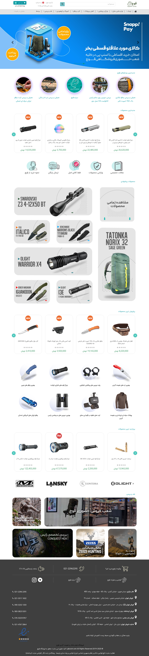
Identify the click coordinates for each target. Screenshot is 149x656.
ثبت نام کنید (39, 3)
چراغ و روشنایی (103, 11)
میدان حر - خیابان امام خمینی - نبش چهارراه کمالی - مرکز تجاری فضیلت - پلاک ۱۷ (95, 604)
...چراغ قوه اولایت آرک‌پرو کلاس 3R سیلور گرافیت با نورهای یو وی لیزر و (90, 141)
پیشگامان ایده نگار (49, 653)
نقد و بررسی (48, 11)
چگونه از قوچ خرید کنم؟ (113, 569)
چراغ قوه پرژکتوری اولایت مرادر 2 (59, 459)
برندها (38, 11)
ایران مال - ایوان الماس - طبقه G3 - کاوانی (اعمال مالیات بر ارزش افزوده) (96, 624)
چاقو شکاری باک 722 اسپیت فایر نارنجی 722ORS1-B (90, 342)
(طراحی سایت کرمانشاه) (34, 653)
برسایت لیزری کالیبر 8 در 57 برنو (121, 459)
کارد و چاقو (76, 11)
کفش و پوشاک (89, 11)
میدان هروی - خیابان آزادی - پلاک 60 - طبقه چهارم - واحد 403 (105, 591)
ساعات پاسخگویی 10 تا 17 (28, 569)
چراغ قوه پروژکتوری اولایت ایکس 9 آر (28, 459)
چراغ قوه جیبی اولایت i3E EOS (90, 459)
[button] (15, 483)
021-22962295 (71, 568)
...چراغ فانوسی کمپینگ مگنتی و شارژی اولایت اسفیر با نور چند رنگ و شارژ (59, 141)
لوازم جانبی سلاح (117, 11)
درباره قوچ (71, 580)
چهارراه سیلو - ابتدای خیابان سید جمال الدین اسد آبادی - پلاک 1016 (100, 611)
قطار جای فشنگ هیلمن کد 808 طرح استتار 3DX (121, 342)
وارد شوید (48, 3)
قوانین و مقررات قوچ (114, 580)
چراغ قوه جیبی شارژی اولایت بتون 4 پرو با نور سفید (28, 141)
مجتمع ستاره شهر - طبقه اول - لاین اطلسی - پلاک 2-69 (103, 618)
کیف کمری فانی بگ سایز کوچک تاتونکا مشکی (59, 342)
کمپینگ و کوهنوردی (62, 11)
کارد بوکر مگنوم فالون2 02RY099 (28, 341)
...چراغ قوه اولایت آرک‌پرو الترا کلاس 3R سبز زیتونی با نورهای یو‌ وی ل (121, 141)
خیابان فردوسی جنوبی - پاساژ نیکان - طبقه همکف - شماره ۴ (104, 598)
